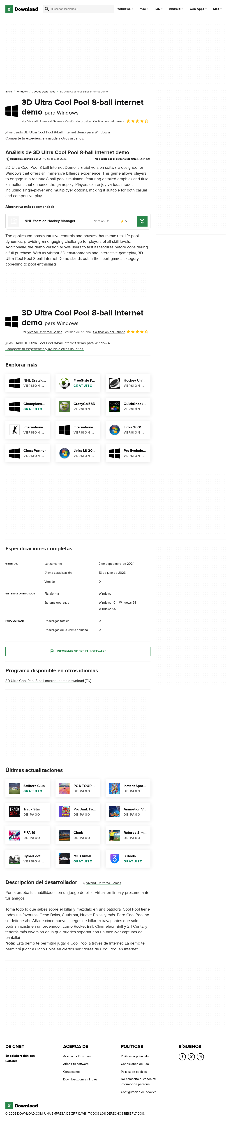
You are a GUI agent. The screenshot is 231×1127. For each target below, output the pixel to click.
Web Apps (196, 9)
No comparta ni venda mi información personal (138, 1081)
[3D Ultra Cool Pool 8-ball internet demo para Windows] (11, 111)
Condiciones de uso (135, 1064)
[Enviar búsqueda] (47, 9)
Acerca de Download (77, 1056)
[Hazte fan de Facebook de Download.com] (182, 1056)
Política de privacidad (135, 1056)
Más (216, 9)
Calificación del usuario (109, 121)
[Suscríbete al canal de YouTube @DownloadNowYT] (200, 1056)
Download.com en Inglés (80, 1079)
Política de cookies (134, 1071)
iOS (157, 9)
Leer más (144, 158)
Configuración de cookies (139, 1092)
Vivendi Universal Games (103, 883)
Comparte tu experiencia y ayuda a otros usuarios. (44, 138)
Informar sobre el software (81, 651)
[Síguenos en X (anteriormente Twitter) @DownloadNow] (191, 1056)
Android (174, 9)
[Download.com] (21, 9)
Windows (124, 9)
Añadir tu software (76, 1064)
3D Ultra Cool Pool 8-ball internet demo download (44, 681)
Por (42, 121)
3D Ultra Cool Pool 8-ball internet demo (82, 107)
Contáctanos (72, 1071)
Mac (143, 9)
